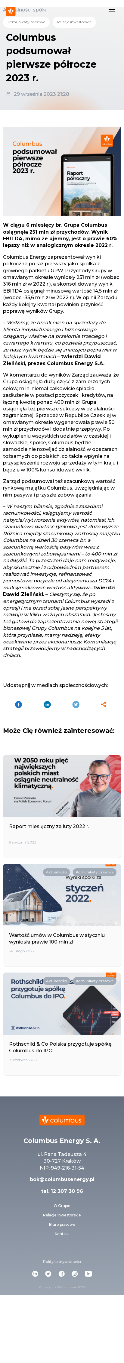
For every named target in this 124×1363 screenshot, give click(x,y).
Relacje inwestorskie (74, 22)
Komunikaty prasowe (26, 22)
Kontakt (62, 1234)
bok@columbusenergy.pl (62, 1179)
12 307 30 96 (66, 1191)
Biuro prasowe (62, 1224)
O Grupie (62, 1205)
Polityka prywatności (62, 1261)
